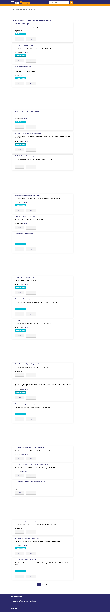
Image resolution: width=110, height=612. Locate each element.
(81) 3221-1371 (18, 306)
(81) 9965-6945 (18, 52)
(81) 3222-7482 (18, 528)
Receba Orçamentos (20, 33)
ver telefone (25, 30)
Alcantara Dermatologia (22, 24)
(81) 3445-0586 (18, 471)
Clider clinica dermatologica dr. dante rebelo (28, 299)
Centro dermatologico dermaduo (24, 233)
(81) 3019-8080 (18, 568)
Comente (20, 39)
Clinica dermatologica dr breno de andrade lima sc (30, 481)
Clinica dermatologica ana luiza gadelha (27, 404)
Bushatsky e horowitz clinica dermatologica (28, 133)
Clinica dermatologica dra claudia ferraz (27, 538)
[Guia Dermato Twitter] (12, 602)
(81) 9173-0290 (18, 411)
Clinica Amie (18, 320)
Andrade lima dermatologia (23, 66)
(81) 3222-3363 (18, 163)
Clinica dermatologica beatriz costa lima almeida (29, 447)
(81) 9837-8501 (18, 31)
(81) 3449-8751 (18, 489)
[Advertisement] (43, 14)
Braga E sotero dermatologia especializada (28, 111)
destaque (101, 1)
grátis (105, 1)
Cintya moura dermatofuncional (24, 277)
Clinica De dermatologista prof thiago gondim (28, 381)
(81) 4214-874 (18, 223)
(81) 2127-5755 (18, 241)
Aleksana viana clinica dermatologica (26, 45)
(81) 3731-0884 (18, 389)
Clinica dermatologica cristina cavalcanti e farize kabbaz (31, 464)
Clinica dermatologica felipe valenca (25, 559)
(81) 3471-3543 (18, 371)
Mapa (31, 39)
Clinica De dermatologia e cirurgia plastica (27, 364)
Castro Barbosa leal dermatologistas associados (29, 156)
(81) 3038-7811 (18, 284)
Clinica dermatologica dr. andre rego (26, 521)
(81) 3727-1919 (18, 75)
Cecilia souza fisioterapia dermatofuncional (27, 195)
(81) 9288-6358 (18, 118)
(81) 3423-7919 (18, 454)
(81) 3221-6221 (18, 141)
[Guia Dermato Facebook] (11, 602)
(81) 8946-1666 (18, 202)
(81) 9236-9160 (18, 545)
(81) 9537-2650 (18, 327)
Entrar (91, 1)
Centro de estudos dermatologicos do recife (28, 216)
